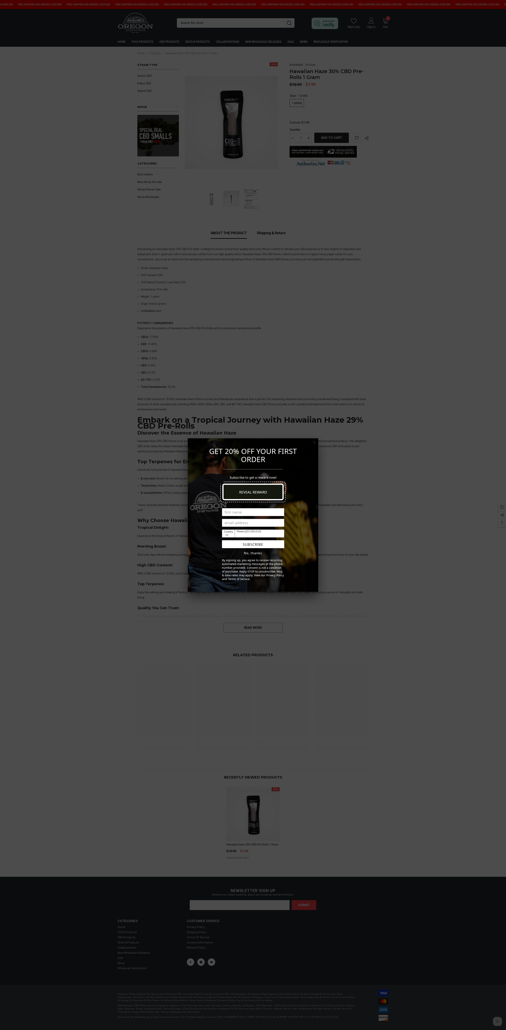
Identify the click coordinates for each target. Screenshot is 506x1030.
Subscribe (253, 544)
